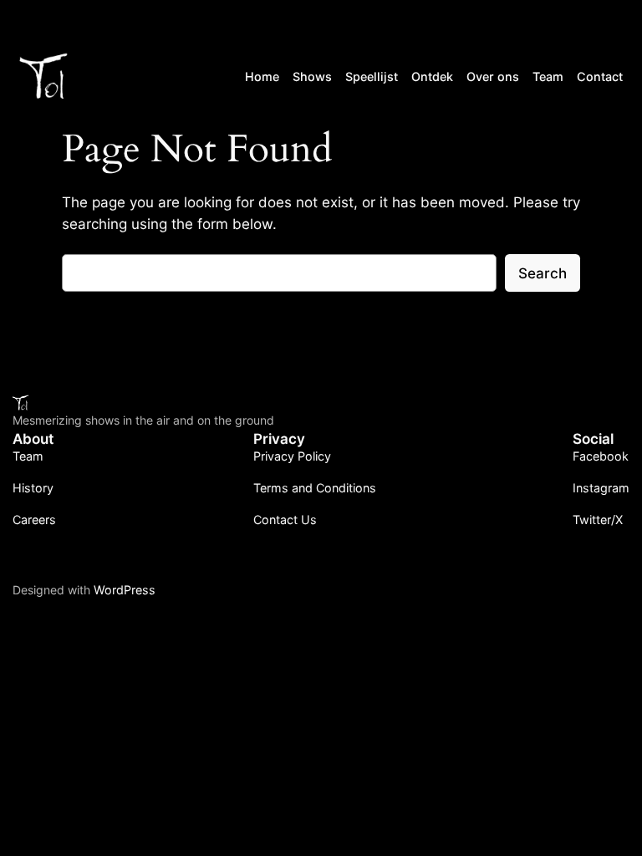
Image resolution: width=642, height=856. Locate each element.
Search (542, 273)
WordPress (124, 590)
